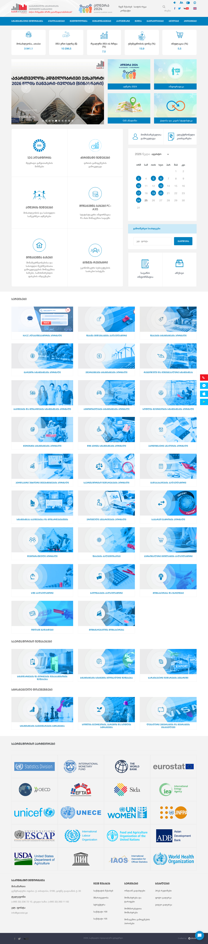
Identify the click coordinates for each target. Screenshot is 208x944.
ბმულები (174, 21)
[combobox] (160, 154)
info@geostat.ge (19, 912)
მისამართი (18, 886)
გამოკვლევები (155, 21)
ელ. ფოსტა (18, 907)
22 (175, 193)
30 (183, 200)
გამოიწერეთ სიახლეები (146, 228)
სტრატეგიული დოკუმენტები (31, 690)
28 (168, 200)
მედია (138, 21)
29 (175, 200)
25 (146, 200)
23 (183, 193)
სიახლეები (162, 883)
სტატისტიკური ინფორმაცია (27, 21)
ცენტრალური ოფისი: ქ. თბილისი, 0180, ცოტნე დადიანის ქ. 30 (46, 890)
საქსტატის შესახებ (103, 890)
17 (138, 193)
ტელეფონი (18, 896)
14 (168, 185)
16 (183, 185)
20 (160, 193)
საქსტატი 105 (100, 918)
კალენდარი (123, 21)
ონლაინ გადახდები (134, 890)
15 (175, 185)
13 (160, 185)
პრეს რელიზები (163, 890)
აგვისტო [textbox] (156, 154)
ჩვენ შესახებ (125, 6)
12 (153, 185)
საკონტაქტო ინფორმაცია (28, 880)
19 (153, 193)
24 (138, 200)
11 (146, 185)
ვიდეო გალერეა (163, 904)
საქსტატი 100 (100, 911)
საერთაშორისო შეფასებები (31, 642)
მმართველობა (101, 897)
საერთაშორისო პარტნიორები (33, 744)
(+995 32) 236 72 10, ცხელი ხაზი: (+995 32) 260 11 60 (40, 901)
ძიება (167, 10)
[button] (26, 88)
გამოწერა (183, 241)
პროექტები (190, 21)
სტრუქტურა (99, 904)
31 (138, 207)
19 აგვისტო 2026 (28, 110)
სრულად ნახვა (27, 116)
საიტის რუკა (140, 6)
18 (146, 193)
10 (138, 185)
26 (153, 200)
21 (168, 193)
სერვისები (19, 299)
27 (160, 200)
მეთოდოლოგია (78, 21)
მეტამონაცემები (101, 21)
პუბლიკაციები (56, 21)
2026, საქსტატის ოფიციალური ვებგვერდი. (103, 938)
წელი (142, 154)
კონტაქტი (125, 10)
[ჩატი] (199, 935)
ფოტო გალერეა (163, 897)
